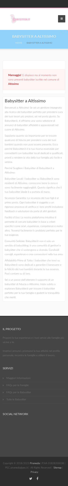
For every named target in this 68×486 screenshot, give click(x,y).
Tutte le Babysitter (16, 399)
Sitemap (57, 468)
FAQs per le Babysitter (18, 392)
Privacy (34, 472)
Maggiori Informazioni (18, 378)
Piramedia (35, 463)
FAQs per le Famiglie (17, 385)
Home (18, 43)
